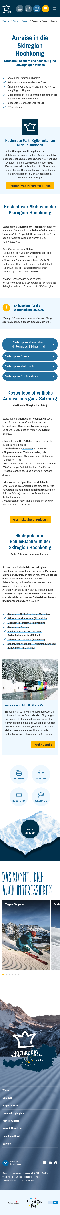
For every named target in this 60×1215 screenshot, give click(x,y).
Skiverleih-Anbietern (44, 597)
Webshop (27, 448)
